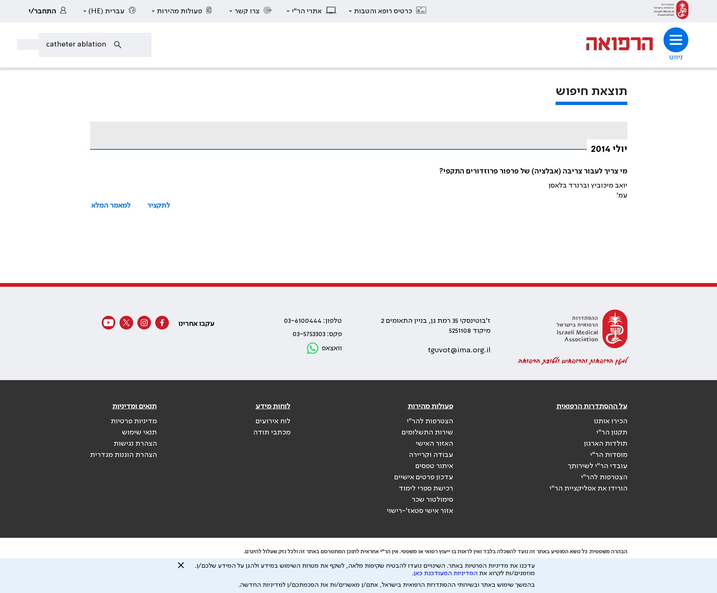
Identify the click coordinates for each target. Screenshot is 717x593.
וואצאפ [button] (332, 348)
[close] (181, 568)
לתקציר (158, 205)
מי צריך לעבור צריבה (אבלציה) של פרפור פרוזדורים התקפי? (533, 171)
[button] (388, 11)
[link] (671, 11)
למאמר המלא (111, 205)
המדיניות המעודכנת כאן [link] (446, 573)
